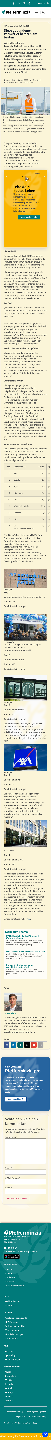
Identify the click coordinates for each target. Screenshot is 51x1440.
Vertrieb (8, 1388)
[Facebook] (5, 1248)
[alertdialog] (25, 1436)
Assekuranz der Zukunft (16, 1318)
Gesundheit (10, 1376)
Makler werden (12, 1330)
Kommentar (11, 1137)
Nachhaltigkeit (11, 1338)
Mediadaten (10, 1277)
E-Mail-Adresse (12, 1178)
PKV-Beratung (11, 1322)
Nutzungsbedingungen (36, 1412)
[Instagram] (12, 1248)
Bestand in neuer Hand (15, 1326)
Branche (9, 1400)
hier (28, 919)
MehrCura (9, 1305)
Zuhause (9, 1396)
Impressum (20, 1416)
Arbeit (8, 1371)
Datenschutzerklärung (37, 1416)
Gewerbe (9, 1384)
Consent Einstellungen (15, 1412)
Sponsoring (10, 1355)
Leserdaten (10, 1281)
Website (8, 1188)
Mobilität (9, 1380)
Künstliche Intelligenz (15, 1334)
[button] (36, 12)
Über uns (9, 1269)
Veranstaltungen (12, 1359)
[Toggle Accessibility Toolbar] (45, 1434)
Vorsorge (9, 1392)
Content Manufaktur (14, 1285)
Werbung (9, 1351)
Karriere (8, 1273)
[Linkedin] (9, 1248)
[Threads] (16, 1248)
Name (8, 1168)
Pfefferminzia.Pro (13, 1301)
